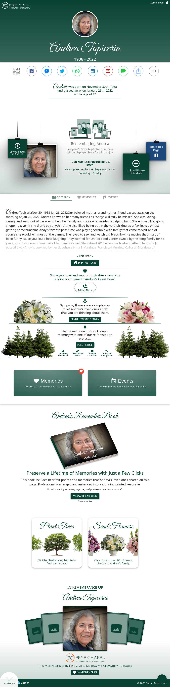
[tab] (61, 197)
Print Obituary (87, 263)
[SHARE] (138, 71)
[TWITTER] (62, 71)
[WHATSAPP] (77, 71)
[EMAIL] (108, 71)
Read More (85, 256)
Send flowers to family (85, 319)
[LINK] (154, 71)
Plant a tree (84, 345)
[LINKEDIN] (93, 71)
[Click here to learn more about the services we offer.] (85, 658)
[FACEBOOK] (32, 71)
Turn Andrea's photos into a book (90, 163)
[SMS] (123, 71)
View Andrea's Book (85, 496)
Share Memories (87, 672)
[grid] (85, 152)
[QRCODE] (16, 71)
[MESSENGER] (47, 71)
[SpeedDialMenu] (162, 679)
